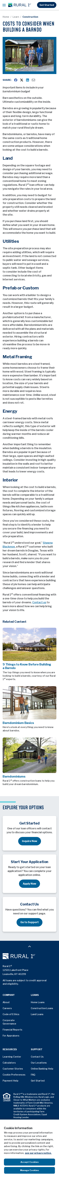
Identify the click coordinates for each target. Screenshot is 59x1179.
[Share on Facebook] (15, 80)
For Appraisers (11, 1035)
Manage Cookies (29, 1170)
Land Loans (37, 1014)
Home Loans (38, 1002)
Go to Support (29, 922)
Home (6, 16)
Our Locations (39, 1062)
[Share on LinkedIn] (27, 80)
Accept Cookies (29, 1162)
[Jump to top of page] (29, 946)
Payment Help (10, 1080)
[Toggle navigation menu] (4, 5)
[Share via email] (33, 80)
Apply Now (29, 883)
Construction (30, 16)
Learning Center (12, 1056)
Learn (16, 16)
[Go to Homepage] (29, 956)
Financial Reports (12, 1029)
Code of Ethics (11, 1014)
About (6, 1002)
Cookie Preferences (14, 1074)
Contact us (39, 602)
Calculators (9, 1062)
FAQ (33, 1074)
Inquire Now (29, 841)
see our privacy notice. (38, 1153)
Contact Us (37, 1056)
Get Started (46, 5)
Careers (7, 1008)
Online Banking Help (42, 1068)
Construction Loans (42, 1008)
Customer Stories (13, 1068)
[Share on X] (21, 80)
